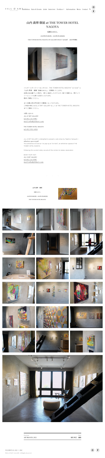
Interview (51, 9)
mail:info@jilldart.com (34, 121)
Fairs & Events (36, 9)
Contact (85, 9)
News (79, 9)
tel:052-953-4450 (31, 129)
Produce (60, 9)
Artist (45, 9)
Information (70, 9)
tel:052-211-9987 (30, 119)
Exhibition (26, 9)
